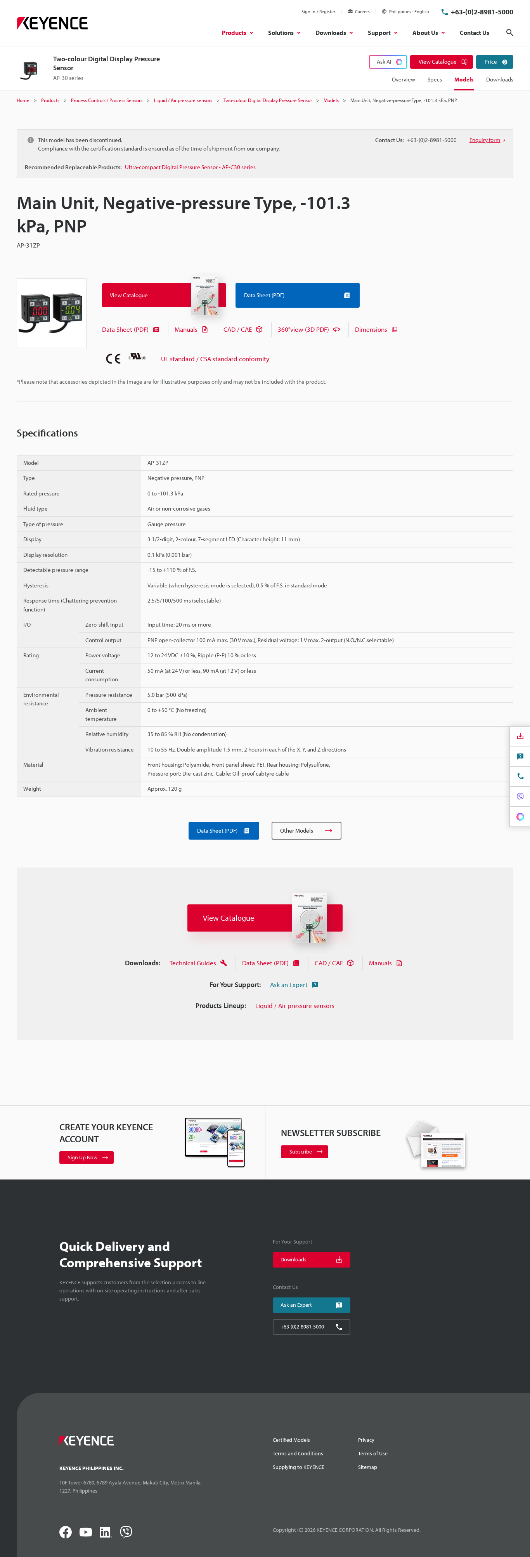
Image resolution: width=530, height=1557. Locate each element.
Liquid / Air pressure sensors (294, 1005)
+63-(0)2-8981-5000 (482, 11)
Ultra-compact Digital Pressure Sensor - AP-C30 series (190, 167)
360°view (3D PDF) (303, 329)
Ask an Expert (289, 984)
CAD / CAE (237, 329)
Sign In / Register (318, 11)
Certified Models (291, 1439)
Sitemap (367, 1466)
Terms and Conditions (298, 1453)
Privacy (366, 1439)
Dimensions (371, 329)
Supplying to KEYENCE (298, 1466)
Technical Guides (193, 963)
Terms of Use (373, 1453)
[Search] (509, 32)
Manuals (186, 329)
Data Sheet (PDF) (125, 329)
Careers (362, 11)
